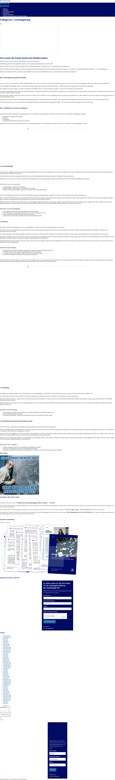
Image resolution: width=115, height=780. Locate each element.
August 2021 (6, 685)
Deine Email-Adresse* (49, 601)
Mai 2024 (5, 640)
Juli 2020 (5, 702)
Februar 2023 (6, 659)
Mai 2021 (5, 689)
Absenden (52, 769)
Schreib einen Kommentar (32, 61)
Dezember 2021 (7, 679)
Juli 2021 (5, 686)
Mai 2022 (5, 672)
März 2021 (6, 690)
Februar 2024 (6, 644)
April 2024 (6, 641)
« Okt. (1, 719)
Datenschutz (6, 13)
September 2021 (7, 683)
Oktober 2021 (6, 682)
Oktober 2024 (6, 635)
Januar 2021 (6, 693)
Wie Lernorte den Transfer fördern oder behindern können (24, 58)
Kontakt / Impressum (8, 14)
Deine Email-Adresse (55, 756)
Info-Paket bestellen (49, 621)
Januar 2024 (6, 645)
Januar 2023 (6, 661)
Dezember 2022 (7, 662)
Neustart (5, 9)
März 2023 (6, 658)
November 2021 (7, 680)
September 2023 (7, 651)
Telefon (45, 606)
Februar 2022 (6, 676)
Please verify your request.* (50, 611)
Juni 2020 (5, 703)
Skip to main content (5, 0)
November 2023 (7, 648)
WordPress (24, 779)
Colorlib (13, 779)
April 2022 (6, 673)
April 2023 (6, 657)
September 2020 (7, 699)
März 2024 (6, 642)
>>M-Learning (92, 398)
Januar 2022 (6, 678)
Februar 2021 (6, 692)
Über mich (5, 10)
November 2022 (7, 664)
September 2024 (7, 637)
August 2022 (6, 668)
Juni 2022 (5, 671)
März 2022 (6, 675)
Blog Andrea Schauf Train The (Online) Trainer (15, 16)
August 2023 (6, 652)
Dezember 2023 (7, 647)
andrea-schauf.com (4, 3)
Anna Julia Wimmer (21, 61)
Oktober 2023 (6, 649)
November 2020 (7, 696)
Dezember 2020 (7, 695)
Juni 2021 (5, 687)
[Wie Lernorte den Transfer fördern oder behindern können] (29, 54)
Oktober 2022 (6, 665)
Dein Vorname (47, 595)
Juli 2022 (5, 669)
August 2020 (6, 700)
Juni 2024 (5, 638)
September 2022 (7, 666)
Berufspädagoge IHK (8, 11)
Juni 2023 (5, 654)
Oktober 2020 (6, 697)
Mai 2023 (5, 655)
